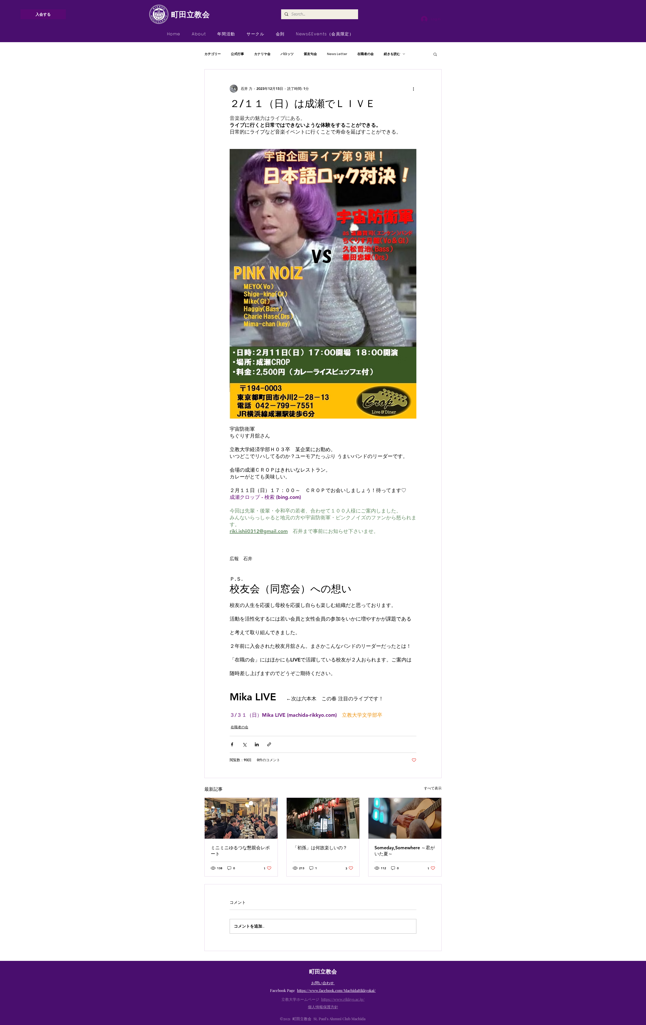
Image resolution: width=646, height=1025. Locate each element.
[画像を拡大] (323, 284)
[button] (435, 54)
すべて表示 (433, 788)
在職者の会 (365, 54)
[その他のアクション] (413, 89)
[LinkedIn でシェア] (256, 744)
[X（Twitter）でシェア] (244, 744)
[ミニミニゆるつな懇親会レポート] (241, 818)
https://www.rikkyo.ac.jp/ (343, 999)
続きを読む (392, 54)
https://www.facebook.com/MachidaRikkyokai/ (336, 990)
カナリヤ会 (262, 54)
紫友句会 (310, 54)
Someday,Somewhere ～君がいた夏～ (404, 851)
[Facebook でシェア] (232, 744)
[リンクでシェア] (269, 744)
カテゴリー (212, 54)
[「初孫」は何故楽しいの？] (323, 818)
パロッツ (287, 54)
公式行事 (237, 54)
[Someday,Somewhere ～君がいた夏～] (404, 818)
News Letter (337, 54)
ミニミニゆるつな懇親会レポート (240, 851)
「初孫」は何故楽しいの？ (320, 848)
